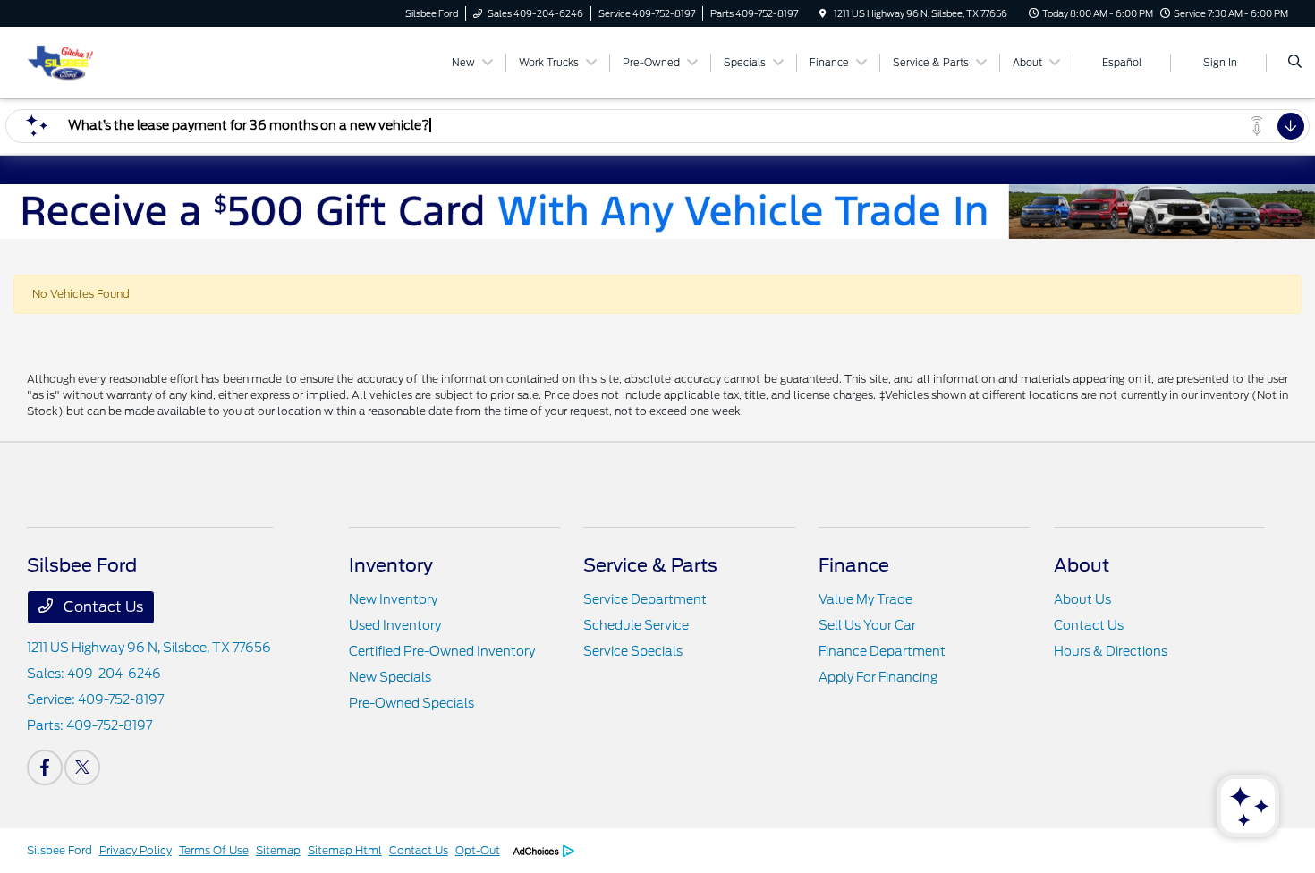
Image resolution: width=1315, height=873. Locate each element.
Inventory (391, 565)
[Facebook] (45, 767)
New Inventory (393, 599)
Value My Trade (865, 599)
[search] (1295, 62)
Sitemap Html (345, 850)
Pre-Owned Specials (411, 703)
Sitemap (278, 850)
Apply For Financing (878, 677)
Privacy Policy (135, 850)
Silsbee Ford (59, 850)
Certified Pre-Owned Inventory (442, 651)
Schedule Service (636, 625)
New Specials (390, 677)
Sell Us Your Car (867, 625)
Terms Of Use (214, 850)
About (1081, 565)
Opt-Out (477, 850)
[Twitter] (82, 767)
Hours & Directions (1110, 651)
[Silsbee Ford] (60, 61)
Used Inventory (395, 625)
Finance (854, 565)
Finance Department (882, 651)
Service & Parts (650, 565)
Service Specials (633, 651)
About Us (1082, 599)
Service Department (645, 599)
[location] (823, 13)
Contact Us (101, 606)
